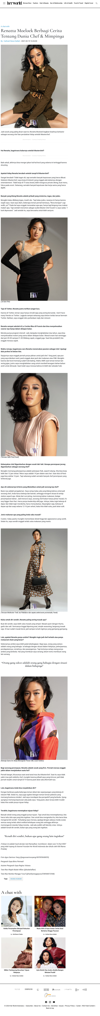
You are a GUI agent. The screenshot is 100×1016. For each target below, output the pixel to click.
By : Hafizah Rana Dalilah (10, 41)
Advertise (54, 1006)
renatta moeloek (16, 879)
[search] (96, 3)
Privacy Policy (70, 1006)
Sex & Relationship (56, 3)
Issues (61, 1006)
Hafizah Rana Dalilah (51, 934)
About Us (37, 1006)
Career (78, 1006)
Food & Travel (78, 3)
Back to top (50, 1008)
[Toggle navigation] (4, 3)
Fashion (35, 3)
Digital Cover (89, 3)
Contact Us (46, 1006)
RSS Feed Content (88, 1006)
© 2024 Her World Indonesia (14, 1006)
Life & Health (68, 3)
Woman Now (27, 3)
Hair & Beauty (44, 3)
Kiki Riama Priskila (18, 934)
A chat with (5, 26)
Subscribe (29, 1006)
